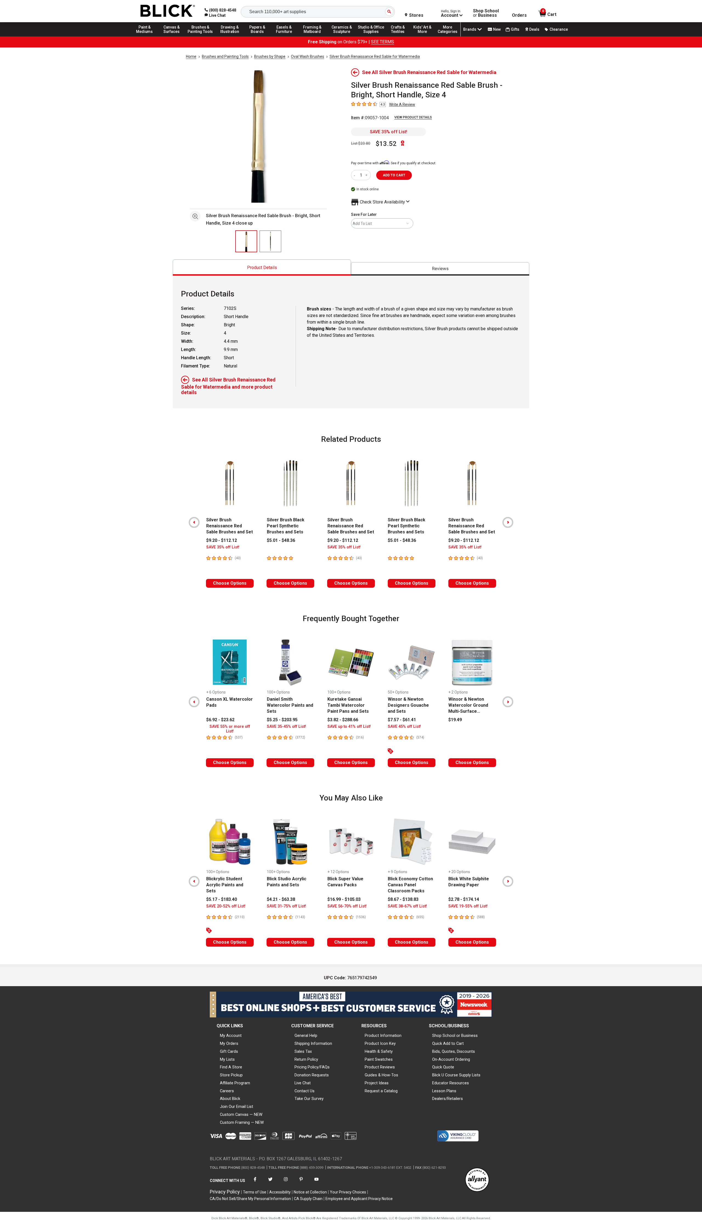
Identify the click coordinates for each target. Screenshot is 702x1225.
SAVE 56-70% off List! (347, 906)
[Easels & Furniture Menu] (285, 36)
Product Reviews (380, 1067)
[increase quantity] (367, 175)
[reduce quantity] (355, 175)
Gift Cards (229, 1051)
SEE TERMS (382, 41)
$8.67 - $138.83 (403, 899)
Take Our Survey (309, 1098)
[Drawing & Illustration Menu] (230, 36)
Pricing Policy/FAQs (312, 1067)
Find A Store (231, 1067)
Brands (469, 29)
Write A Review (402, 104)
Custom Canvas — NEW (241, 1114)
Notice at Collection (310, 1192)
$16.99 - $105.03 (344, 899)
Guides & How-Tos (381, 1075)
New (497, 29)
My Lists (227, 1059)
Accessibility (280, 1192)
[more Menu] (447, 36)
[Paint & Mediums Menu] (146, 36)
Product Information (383, 1035)
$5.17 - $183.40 (221, 899)
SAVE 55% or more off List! (230, 729)
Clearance (559, 29)
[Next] (507, 522)
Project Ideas (377, 1082)
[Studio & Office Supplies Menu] (371, 36)
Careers (227, 1090)
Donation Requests (312, 1075)
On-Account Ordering (451, 1059)
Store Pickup (231, 1075)
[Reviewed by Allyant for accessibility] (477, 1180)
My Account (231, 1035)
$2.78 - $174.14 (463, 899)
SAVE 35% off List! (388, 131)
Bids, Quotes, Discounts (453, 1051)
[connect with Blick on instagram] (285, 1182)
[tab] (262, 267)
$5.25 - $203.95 (282, 719)
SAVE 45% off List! (404, 726)
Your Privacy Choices (348, 1192)
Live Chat (303, 1082)
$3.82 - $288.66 (342, 719)
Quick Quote (443, 1067)
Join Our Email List (236, 1106)
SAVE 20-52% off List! (225, 906)
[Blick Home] (167, 11)
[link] (215, 15)
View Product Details (413, 117)
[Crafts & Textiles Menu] (400, 36)
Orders (519, 15)
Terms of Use (254, 1192)
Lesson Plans (444, 1090)
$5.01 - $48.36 (281, 540)
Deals (534, 29)
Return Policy (306, 1059)
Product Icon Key (380, 1043)
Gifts (515, 29)
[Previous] (194, 522)
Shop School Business (486, 13)
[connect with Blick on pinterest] (301, 1182)
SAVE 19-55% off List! (468, 906)
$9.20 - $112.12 (221, 540)
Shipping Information (313, 1043)
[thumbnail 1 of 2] (246, 241)
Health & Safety (379, 1051)
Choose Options (230, 583)
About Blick (230, 1098)
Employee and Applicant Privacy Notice (359, 1198)
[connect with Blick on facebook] (255, 1182)
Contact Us (305, 1090)
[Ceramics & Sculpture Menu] (342, 36)
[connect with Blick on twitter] (270, 1182)
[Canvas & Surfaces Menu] (172, 36)
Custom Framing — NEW (242, 1122)
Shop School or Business (455, 1035)
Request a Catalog (381, 1090)
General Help (306, 1035)
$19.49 (455, 719)
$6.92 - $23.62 (220, 719)
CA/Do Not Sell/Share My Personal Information (250, 1198)
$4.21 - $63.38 (281, 899)
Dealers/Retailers (447, 1098)
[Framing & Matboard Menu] (312, 36)
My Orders (229, 1043)
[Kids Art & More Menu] (425, 36)
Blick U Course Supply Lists (456, 1075)
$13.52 (386, 144)
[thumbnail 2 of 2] (270, 241)
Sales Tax (303, 1051)
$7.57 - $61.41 (402, 719)
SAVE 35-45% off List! (286, 726)
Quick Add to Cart (448, 1043)
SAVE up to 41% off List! (349, 726)
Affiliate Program (235, 1082)
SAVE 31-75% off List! (286, 906)
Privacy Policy (225, 1192)
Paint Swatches (379, 1059)
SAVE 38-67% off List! (407, 906)
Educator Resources (450, 1082)
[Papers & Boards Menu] (259, 36)
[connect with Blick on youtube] (316, 1182)
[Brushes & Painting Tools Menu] (200, 36)
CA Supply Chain (308, 1198)
